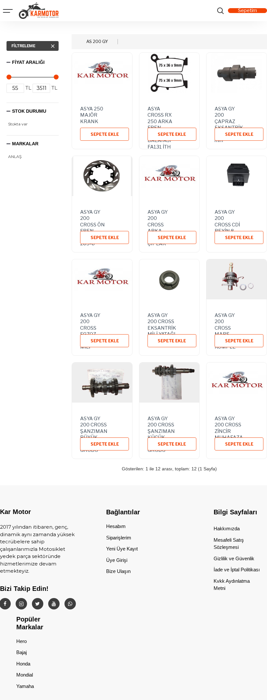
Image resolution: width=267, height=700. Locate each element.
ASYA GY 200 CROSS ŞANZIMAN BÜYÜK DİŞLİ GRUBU (93, 424)
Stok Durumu (29, 111)
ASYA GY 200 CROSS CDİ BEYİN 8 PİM (227, 217)
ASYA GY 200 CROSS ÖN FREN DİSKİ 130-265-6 (92, 217)
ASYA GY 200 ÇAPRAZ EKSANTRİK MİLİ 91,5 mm (229, 114)
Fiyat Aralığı (28, 62)
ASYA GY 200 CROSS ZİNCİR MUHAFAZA (229, 424)
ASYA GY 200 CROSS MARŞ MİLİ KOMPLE (225, 320)
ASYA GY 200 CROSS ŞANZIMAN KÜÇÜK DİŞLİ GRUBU (161, 424)
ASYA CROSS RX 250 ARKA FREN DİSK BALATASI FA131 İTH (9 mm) (160, 114)
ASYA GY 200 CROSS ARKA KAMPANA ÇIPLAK (161, 217)
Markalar (25, 143)
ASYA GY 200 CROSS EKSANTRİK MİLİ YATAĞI (162, 320)
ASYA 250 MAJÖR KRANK (91, 114)
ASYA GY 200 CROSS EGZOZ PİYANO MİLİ (90, 320)
